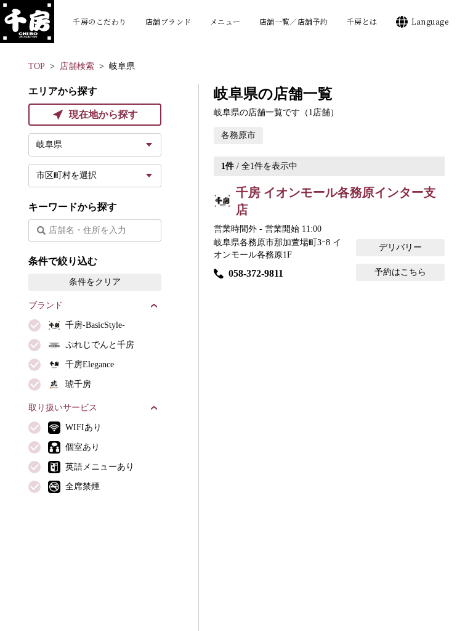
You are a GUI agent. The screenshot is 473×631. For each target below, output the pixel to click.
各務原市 (238, 135)
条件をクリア (95, 282)
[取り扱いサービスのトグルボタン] (154, 408)
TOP (36, 66)
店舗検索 (77, 66)
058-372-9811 (255, 273)
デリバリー (400, 247)
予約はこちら (400, 272)
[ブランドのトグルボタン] (154, 305)
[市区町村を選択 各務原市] (94, 175)
